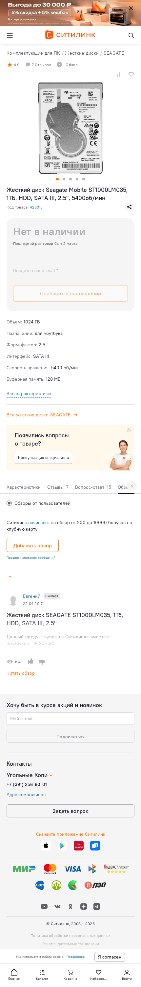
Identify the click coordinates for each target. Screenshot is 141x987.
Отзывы (58, 487)
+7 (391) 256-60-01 (27, 784)
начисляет (39, 522)
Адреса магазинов (26, 794)
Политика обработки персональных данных (70, 935)
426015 (36, 207)
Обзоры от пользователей (42, 503)
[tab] (24, 489)
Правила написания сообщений (31, 558)
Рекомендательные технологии (70, 943)
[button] (14, 974)
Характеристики (24, 487)
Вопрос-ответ (93, 487)
